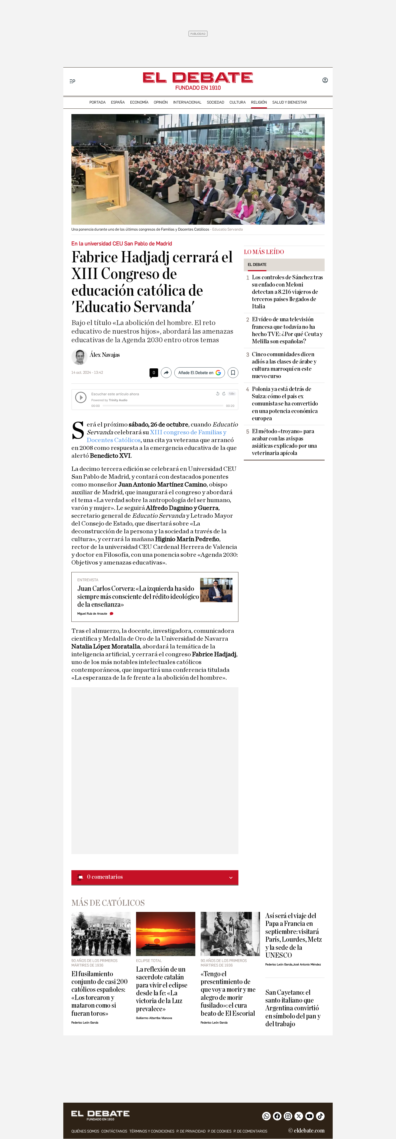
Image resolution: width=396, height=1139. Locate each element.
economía (139, 102)
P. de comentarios (250, 1131)
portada (97, 102)
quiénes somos (85, 1131)
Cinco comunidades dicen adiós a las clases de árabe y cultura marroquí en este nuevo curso (284, 365)
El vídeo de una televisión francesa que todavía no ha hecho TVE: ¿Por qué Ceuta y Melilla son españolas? (287, 330)
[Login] (325, 80)
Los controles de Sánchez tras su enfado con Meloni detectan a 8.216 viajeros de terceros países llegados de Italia (287, 292)
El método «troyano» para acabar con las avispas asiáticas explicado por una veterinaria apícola (284, 442)
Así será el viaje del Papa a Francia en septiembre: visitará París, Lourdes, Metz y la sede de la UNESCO (293, 935)
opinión (161, 102)
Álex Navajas (105, 355)
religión (259, 102)
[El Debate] (198, 77)
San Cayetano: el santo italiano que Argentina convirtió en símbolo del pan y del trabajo (292, 1008)
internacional (187, 102)
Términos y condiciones (151, 1131)
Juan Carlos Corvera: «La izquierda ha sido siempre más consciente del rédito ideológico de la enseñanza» (138, 596)
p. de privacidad (191, 1131)
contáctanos (114, 1131)
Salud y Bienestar (289, 102)
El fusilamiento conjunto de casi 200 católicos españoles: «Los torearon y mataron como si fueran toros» (99, 993)
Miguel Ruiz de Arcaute (92, 613)
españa (118, 102)
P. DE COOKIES (219, 1131)
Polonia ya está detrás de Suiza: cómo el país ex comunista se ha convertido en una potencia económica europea (285, 403)
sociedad (215, 102)
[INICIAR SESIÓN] (325, 80)
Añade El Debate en (195, 372)
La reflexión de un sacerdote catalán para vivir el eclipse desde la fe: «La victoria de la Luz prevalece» (161, 989)
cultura (238, 102)
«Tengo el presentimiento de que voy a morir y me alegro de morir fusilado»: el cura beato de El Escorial (228, 993)
